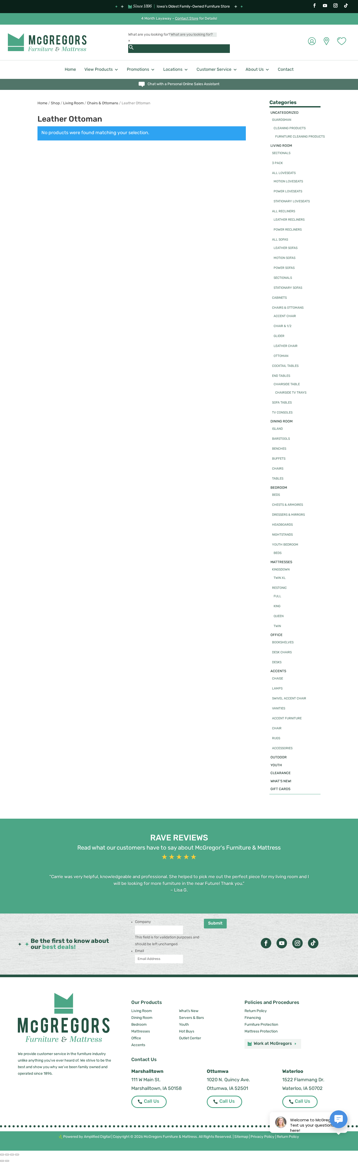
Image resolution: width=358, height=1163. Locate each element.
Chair (276, 728)
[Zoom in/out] (2, 1154)
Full (277, 596)
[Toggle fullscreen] (7, 1154)
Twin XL (280, 578)
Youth (276, 765)
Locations (172, 70)
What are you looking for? (149, 35)
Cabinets (279, 298)
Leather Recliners (289, 219)
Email (139, 951)
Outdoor (278, 757)
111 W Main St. (146, 1080)
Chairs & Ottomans (102, 103)
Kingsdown (281, 569)
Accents (278, 671)
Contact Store (186, 19)
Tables (277, 478)
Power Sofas (284, 268)
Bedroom (278, 488)
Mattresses (281, 562)
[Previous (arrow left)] (2, 1161)
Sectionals (281, 153)
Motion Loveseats (288, 181)
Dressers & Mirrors (288, 515)
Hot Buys (186, 1032)
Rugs (276, 738)
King (277, 606)
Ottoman (281, 356)
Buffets (278, 458)
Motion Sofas (284, 258)
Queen (279, 616)
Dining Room (281, 421)
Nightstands (282, 534)
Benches (279, 448)
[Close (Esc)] (17, 1154)
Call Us (151, 1101)
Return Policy (256, 1011)
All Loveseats (284, 173)
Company (143, 922)
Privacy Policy (262, 1137)
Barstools (281, 439)
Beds (276, 495)
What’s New (188, 1011)
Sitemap (241, 1137)
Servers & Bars (191, 1018)
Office (276, 635)
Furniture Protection (261, 1025)
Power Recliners (288, 229)
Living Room (73, 103)
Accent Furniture (287, 718)
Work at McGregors (273, 1044)
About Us (255, 70)
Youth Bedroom (285, 544)
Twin (277, 626)
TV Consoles (282, 412)
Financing (253, 1018)
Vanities (278, 708)
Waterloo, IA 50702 (302, 1088)
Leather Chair (285, 346)
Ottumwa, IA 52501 (227, 1088)
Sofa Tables (282, 402)
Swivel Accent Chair (289, 698)
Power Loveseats (288, 191)
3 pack (277, 163)
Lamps (277, 688)
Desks (276, 662)
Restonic (279, 588)
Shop (55, 103)
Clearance (280, 773)
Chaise (277, 678)
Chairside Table (287, 384)
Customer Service (214, 70)
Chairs (277, 468)
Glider (279, 336)
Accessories (282, 748)
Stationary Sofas (288, 288)
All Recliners (283, 211)
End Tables (281, 376)
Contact (286, 70)
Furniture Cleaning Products (300, 136)
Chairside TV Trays (290, 392)
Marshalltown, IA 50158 (156, 1088)
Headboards (282, 524)
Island (277, 429)
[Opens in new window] (314, 5)
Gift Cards (280, 789)
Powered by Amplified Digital (87, 1137)
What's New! (280, 781)
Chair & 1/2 (282, 326)
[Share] (12, 1154)
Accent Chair (285, 316)
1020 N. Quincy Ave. (228, 1080)
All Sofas (280, 239)
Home (70, 70)
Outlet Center (190, 1038)
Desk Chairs (282, 652)
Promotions (138, 70)
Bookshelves (283, 642)
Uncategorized (284, 113)
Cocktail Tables (285, 366)
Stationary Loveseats (292, 201)
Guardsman (281, 120)
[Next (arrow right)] (7, 1161)
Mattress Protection (261, 1032)
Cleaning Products (290, 128)
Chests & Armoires (287, 505)
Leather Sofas (285, 248)
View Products (98, 70)
